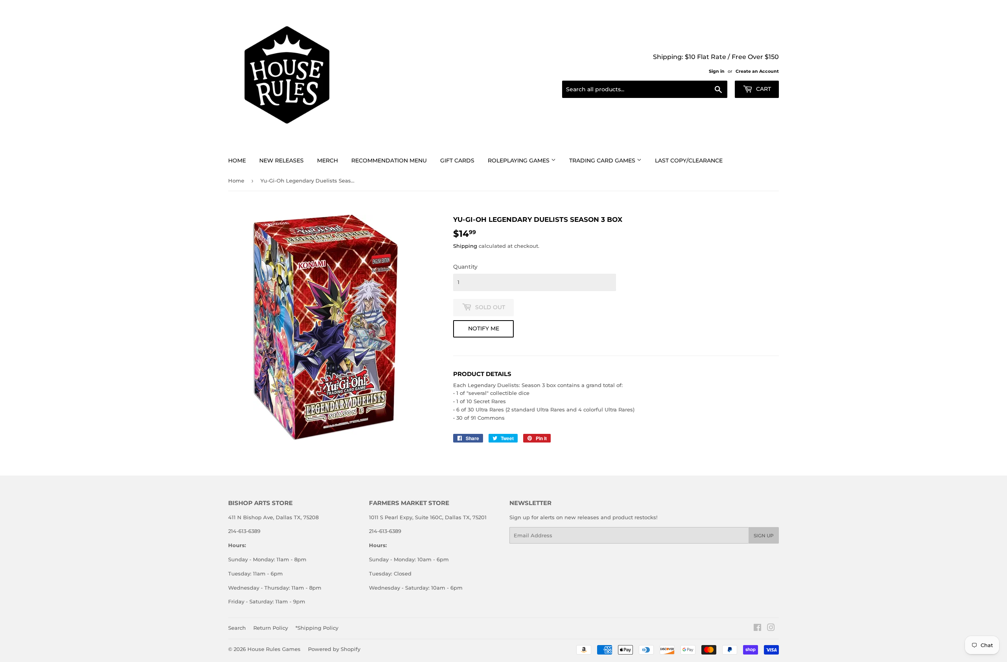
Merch (327, 160)
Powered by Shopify (334, 649)
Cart (762, 88)
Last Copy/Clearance (689, 160)
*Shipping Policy (316, 628)
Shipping (465, 246)
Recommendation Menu (389, 160)
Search (237, 628)
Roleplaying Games (519, 160)
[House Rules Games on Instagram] (771, 628)
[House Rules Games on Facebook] (757, 628)
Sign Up (764, 535)
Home (237, 160)
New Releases (281, 160)
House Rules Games (274, 649)
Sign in (717, 71)
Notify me (483, 328)
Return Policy (270, 628)
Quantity (465, 266)
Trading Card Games (603, 160)
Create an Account (757, 71)
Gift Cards (457, 160)
